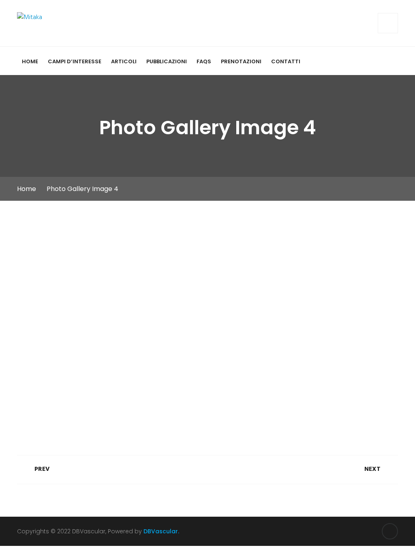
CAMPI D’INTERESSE (74, 61)
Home (30, 61)
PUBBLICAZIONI (166, 61)
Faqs (204, 61)
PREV (41, 469)
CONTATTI (285, 61)
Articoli (124, 61)
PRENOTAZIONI (241, 61)
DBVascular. (161, 531)
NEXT (373, 469)
